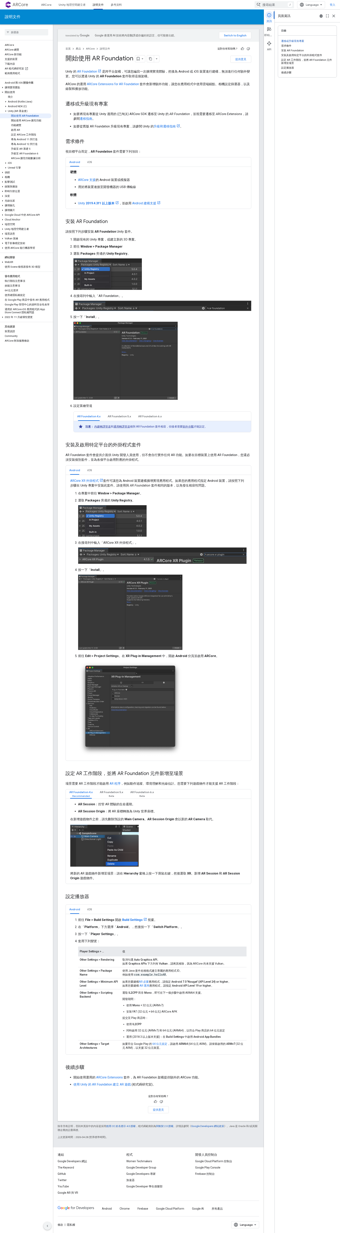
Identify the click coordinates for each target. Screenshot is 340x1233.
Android (107, 1208)
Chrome (125, 1208)
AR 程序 (115, 783)
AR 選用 (144, 985)
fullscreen (327, 16)
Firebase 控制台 (205, 1173)
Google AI (198, 1208)
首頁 (68, 48)
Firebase (143, 1208)
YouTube (63, 1186)
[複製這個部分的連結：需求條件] (88, 141)
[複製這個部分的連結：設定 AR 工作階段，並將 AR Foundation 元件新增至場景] (187, 773)
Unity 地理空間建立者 (72, 4)
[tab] (75, 162)
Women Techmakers (139, 1161)
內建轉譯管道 (102, 426)
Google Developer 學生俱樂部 (144, 1186)
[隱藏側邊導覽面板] (47, 1226)
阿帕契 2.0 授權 (164, 1126)
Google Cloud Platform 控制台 (213, 1161)
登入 (332, 4)
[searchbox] (26, 32)
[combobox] (274, 4)
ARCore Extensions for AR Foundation (113, 84)
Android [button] (74, 162)
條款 (60, 1224)
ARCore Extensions (109, 1077)
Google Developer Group (141, 1167)
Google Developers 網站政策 (207, 1126)
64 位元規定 (159, 1043)
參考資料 (116, 4)
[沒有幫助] (248, 49)
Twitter (62, 1180)
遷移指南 (86, 119)
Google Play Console (207, 1167)
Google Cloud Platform (170, 1208)
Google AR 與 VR (68, 1192)
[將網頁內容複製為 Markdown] (150, 58)
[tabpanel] (158, 188)
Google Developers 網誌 (72, 1161)
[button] (25, 87)
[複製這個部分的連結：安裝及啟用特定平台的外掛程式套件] (145, 445)
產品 (78, 48)
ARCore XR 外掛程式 (84, 481)
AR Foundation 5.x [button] (119, 416)
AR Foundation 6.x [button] (150, 416)
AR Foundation (87, 71)
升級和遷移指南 (165, 126)
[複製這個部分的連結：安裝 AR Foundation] (111, 221)
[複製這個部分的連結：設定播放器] (93, 896)
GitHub (62, 1173)
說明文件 (98, 4)
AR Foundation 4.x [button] (89, 416)
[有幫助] (242, 49)
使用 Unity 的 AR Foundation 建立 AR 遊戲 (102, 1084)
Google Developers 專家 (141, 1173)
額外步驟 (188, 426)
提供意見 (240, 59)
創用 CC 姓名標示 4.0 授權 (121, 1126)
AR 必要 (144, 981)
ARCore (20, 4)
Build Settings (132, 920)
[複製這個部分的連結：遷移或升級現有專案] (112, 104)
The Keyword (66, 1167)
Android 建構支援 (144, 203)
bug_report (321, 16)
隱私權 (71, 1224)
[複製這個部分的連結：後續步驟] (88, 1067)
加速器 (130, 1180)
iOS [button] (89, 162)
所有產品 (217, 1208)
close (333, 16)
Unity (96, 203)
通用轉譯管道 (122, 426)
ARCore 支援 (87, 180)
